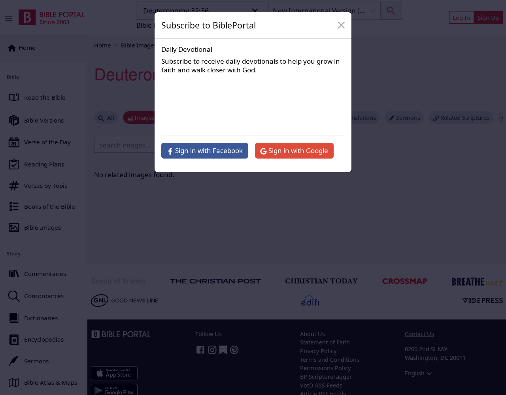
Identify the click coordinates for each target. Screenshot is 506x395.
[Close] (341, 25)
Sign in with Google (297, 150)
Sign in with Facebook (208, 150)
